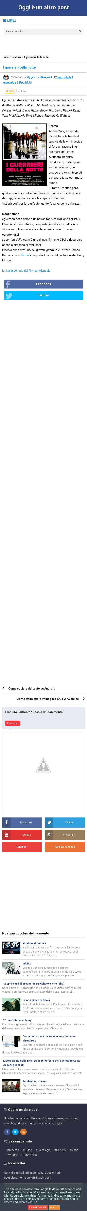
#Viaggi (12, 1154)
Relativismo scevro (34, 1081)
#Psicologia (43, 1150)
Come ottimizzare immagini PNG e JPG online (48, 698)
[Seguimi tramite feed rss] (23, 1132)
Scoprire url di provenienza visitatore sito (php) (33, 983)
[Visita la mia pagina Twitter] (15, 1132)
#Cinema (13, 1150)
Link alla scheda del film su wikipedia (26, 270)
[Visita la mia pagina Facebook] (7, 1132)
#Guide (27, 1150)
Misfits (26, 963)
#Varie (74, 1150)
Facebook (43, 284)
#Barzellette (29, 1154)
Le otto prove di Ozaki (36, 1000)
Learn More (38, 1207)
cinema (22, 91)
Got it (54, 1207)
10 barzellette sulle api (17, 1020)
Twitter (43, 295)
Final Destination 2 (34, 943)
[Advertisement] (44, 44)
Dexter (25, 255)
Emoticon (12, 723)
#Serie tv (60, 1150)
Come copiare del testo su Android (31, 688)
